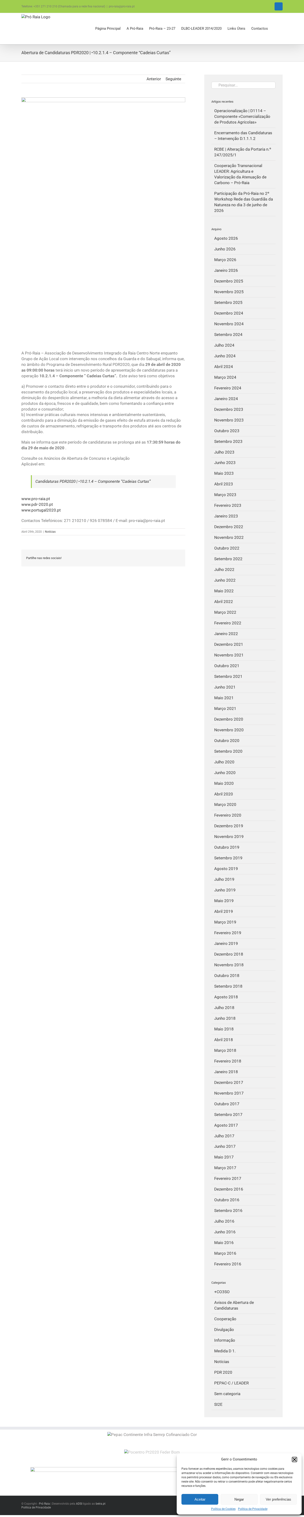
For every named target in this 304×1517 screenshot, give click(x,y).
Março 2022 (225, 612)
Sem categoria (227, 1393)
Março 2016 (225, 1253)
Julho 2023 (224, 452)
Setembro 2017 (228, 1114)
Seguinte (173, 79)
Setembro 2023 (228, 441)
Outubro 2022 (226, 548)
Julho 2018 (224, 1007)
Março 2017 (225, 1167)
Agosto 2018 (226, 997)
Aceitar (200, 1499)
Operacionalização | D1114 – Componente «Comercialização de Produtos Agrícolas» (242, 116)
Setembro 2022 (228, 558)
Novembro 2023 (229, 420)
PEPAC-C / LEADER (231, 1383)
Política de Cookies (223, 1509)
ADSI (79, 1503)
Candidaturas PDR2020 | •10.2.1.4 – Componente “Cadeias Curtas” (93, 481)
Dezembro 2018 (228, 954)
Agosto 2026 (226, 238)
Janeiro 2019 (226, 943)
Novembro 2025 (229, 291)
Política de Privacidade (252, 1509)
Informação (224, 1340)
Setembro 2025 (228, 302)
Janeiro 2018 (226, 1071)
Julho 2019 (224, 879)
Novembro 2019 (229, 836)
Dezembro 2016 (228, 1189)
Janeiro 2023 (226, 516)
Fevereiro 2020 (227, 815)
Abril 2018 (223, 1039)
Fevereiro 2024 (227, 388)
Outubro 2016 (226, 1199)
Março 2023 (225, 494)
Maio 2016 (224, 1242)
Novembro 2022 (229, 537)
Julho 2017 (224, 1136)
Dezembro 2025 (228, 281)
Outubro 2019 (226, 847)
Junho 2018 (225, 1018)
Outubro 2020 (226, 740)
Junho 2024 (225, 356)
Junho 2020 (225, 772)
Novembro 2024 (229, 323)
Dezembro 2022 (228, 526)
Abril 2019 (223, 911)
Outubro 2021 (226, 665)
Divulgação (224, 1329)
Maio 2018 (224, 1029)
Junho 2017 (225, 1146)
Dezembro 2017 (228, 1082)
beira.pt (100, 1503)
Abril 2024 (223, 366)
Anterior (154, 79)
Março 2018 (225, 1050)
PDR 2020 (223, 1372)
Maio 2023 (224, 473)
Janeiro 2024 (226, 398)
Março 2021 (225, 708)
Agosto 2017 (226, 1125)
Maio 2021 (224, 697)
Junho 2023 (225, 462)
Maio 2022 (224, 591)
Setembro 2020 (228, 751)
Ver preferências (278, 1499)
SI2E (218, 1404)
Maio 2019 (224, 900)
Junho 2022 (225, 580)
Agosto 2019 (226, 868)
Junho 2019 (225, 890)
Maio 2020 (224, 783)
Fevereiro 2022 (227, 623)
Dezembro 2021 (228, 644)
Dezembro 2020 (228, 719)
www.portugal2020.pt (41, 510)
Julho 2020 (224, 762)
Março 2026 (225, 259)
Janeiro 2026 (226, 270)
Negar (239, 1499)
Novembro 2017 (229, 1093)
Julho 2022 (224, 569)
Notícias (50, 531)
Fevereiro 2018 (227, 1061)
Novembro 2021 (229, 655)
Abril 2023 (223, 484)
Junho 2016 (225, 1232)
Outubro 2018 (226, 975)
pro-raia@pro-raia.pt (122, 6)
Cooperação (225, 1318)
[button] (294, 1459)
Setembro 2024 (228, 334)
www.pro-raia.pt (35, 498)
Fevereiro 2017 (227, 1178)
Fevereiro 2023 (227, 505)
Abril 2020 (223, 794)
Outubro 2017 (226, 1103)
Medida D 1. (225, 1351)
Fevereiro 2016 (227, 1264)
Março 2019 (225, 922)
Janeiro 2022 (226, 633)
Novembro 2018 (229, 964)
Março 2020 (225, 804)
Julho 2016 (224, 1221)
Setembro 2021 (228, 676)
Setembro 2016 (228, 1210)
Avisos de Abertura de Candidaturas (234, 1305)
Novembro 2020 (229, 729)
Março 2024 (225, 377)
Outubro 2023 (226, 430)
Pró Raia (44, 1503)
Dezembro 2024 (228, 313)
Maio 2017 (224, 1157)
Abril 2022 (223, 601)
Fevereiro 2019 (227, 932)
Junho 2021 (225, 687)
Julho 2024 (224, 345)
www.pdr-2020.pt (37, 504)
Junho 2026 (225, 249)
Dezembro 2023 (228, 409)
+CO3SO (222, 1291)
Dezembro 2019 (228, 825)
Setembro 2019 (228, 858)
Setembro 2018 (228, 986)
